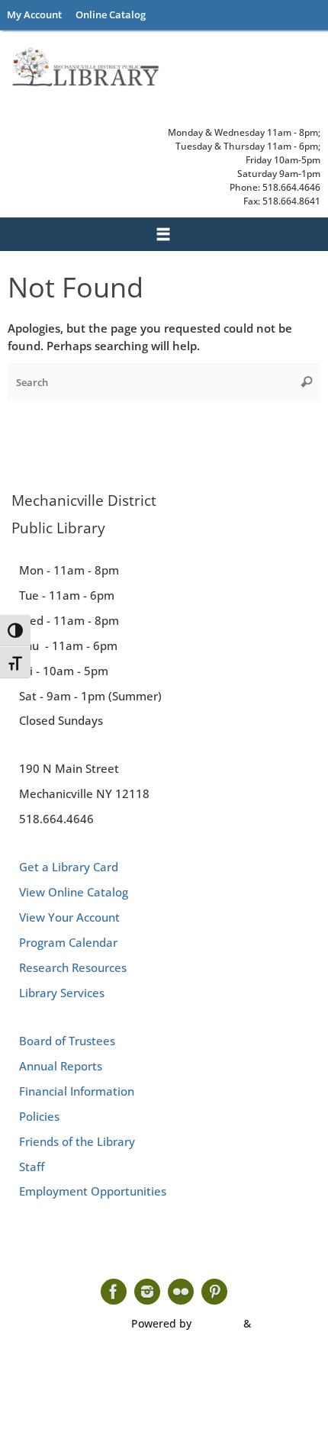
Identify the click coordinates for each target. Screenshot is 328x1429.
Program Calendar (68, 942)
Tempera (217, 1323)
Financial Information (76, 1091)
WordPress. (283, 1323)
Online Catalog (111, 14)
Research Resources (73, 967)
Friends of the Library (77, 1141)
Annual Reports (60, 1065)
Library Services (62, 992)
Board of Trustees (67, 1040)
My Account (34, 14)
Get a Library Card (68, 866)
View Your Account (69, 917)
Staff (31, 1166)
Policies (39, 1116)
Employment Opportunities (92, 1191)
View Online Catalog (73, 892)
